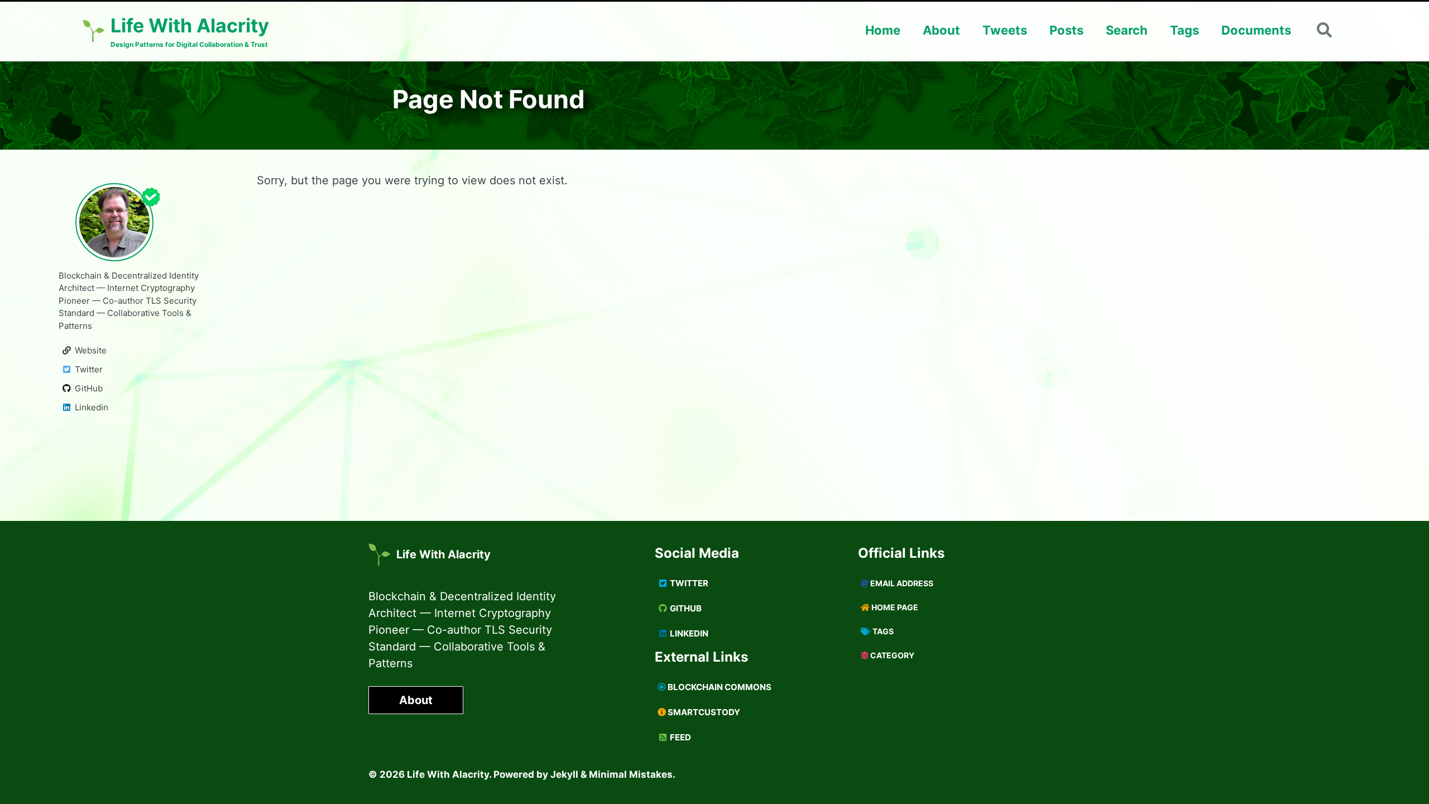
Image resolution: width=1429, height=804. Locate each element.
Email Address (901, 583)
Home (882, 30)
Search (1127, 30)
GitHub (685, 608)
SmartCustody (703, 712)
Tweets (1004, 30)
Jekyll (564, 774)
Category (891, 655)
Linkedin (688, 633)
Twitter (688, 583)
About (941, 30)
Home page (894, 607)
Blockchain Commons (718, 687)
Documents (1256, 30)
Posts (1066, 30)
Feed (679, 737)
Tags (1184, 30)
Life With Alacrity (443, 554)
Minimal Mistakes (631, 774)
